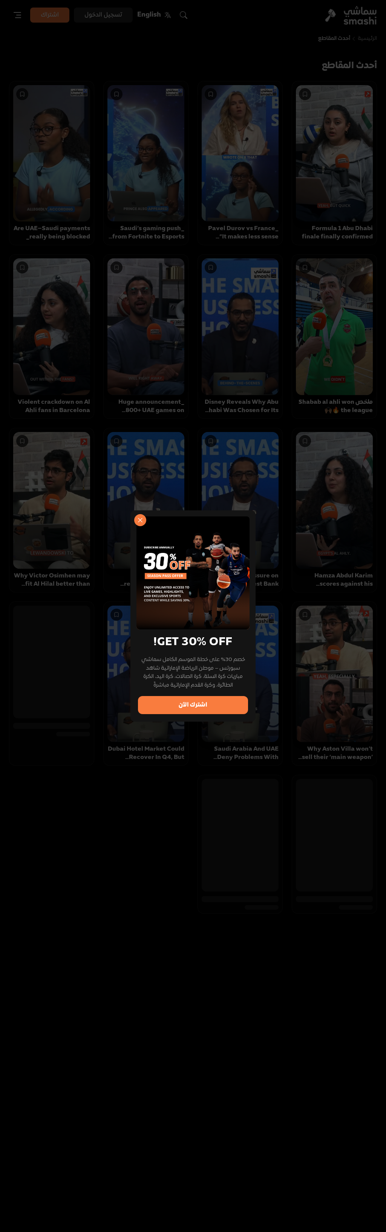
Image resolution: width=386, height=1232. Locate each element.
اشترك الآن (193, 705)
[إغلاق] (140, 520)
